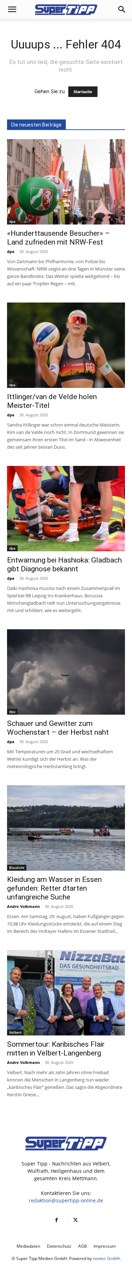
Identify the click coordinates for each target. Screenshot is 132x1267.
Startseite (83, 91)
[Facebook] (57, 1220)
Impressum (105, 1246)
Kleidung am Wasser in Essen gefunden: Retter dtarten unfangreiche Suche (54, 888)
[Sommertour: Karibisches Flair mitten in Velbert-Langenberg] (66, 992)
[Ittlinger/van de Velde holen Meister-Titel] (66, 345)
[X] (76, 1220)
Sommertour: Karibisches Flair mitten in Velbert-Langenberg (56, 1048)
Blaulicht (16, 867)
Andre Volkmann (23, 906)
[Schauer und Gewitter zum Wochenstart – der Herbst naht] (66, 672)
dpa (12, 221)
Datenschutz (59, 1246)
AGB (82, 1246)
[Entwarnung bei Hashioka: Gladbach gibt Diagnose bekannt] (66, 508)
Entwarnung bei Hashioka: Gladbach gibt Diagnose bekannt (64, 564)
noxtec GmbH (106, 1258)
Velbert (15, 1032)
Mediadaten (28, 1246)
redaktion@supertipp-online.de (66, 1200)
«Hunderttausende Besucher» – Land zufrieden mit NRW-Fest (58, 237)
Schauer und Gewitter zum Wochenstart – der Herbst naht (58, 727)
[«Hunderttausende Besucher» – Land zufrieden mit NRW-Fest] (66, 182)
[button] (12, 9)
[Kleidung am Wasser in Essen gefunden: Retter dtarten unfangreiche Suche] (66, 828)
